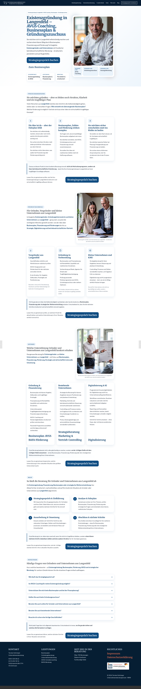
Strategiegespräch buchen (43, 60)
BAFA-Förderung (38, 439)
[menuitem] (76, 3)
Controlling (75, 439)
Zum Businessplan (39, 67)
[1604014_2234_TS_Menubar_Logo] (14, 3)
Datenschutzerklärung (120, 657)
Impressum (113, 653)
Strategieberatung (69, 432)
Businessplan (36, 435)
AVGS (48, 435)
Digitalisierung (97, 439)
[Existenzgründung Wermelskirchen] (140, 344)
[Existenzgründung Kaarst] (1, 344)
